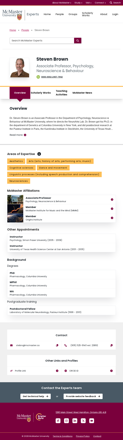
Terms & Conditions (62, 436)
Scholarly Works (87, 14)
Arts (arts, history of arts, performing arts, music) (60, 161)
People (60, 14)
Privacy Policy (83, 436)
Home (47, 14)
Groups (73, 14)
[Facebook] (58, 420)
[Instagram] (66, 420)
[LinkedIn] (74, 420)
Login (115, 14)
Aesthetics (16, 161)
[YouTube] (91, 420)
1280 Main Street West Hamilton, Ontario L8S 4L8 (81, 412)
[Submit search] (77, 40)
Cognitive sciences (21, 167)
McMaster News (82, 93)
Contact (97, 436)
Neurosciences (19, 181)
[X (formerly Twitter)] (83, 420)
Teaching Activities (61, 92)
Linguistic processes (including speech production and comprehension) (54, 174)
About (103, 14)
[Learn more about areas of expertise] (39, 154)
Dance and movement (53, 167)
